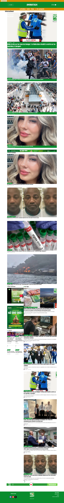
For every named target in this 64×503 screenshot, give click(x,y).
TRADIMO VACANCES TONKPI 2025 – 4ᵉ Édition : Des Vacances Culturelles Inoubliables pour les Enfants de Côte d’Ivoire (11, 339)
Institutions (30, 307)
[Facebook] (52, 5)
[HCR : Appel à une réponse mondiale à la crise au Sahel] (11, 347)
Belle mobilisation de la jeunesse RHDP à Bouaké (18, 352)
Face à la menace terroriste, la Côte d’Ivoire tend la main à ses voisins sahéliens (39, 365)
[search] (6, 5)
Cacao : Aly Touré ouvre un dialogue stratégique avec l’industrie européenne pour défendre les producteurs (38, 420)
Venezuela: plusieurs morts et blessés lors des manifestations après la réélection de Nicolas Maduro (25, 79)
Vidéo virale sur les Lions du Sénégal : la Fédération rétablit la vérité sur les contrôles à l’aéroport (31, 45)
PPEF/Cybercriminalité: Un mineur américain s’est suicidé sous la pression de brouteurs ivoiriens (40, 337)
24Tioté (9, 80)
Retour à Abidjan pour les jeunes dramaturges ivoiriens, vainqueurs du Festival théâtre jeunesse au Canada (19, 339)
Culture (9, 336)
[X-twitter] (16, 497)
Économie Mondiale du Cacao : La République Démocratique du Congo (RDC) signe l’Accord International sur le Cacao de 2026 (39, 448)
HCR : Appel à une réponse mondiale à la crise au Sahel (11, 352)
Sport (14, 42)
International (10, 42)
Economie (25, 307)
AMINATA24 (32, 5)
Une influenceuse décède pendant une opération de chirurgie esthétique (20, 146)
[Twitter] (53, 5)
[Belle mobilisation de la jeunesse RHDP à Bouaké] (19, 347)
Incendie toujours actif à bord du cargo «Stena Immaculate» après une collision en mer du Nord (24, 284)
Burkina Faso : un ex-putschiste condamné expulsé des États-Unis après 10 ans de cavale (23, 218)
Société (30, 335)
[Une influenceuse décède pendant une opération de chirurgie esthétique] (32, 131)
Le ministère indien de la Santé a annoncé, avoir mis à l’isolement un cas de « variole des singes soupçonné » (26, 251)
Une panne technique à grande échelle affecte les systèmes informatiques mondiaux (22, 113)
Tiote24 (8, 285)
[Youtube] (55, 5)
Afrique (9, 216)
